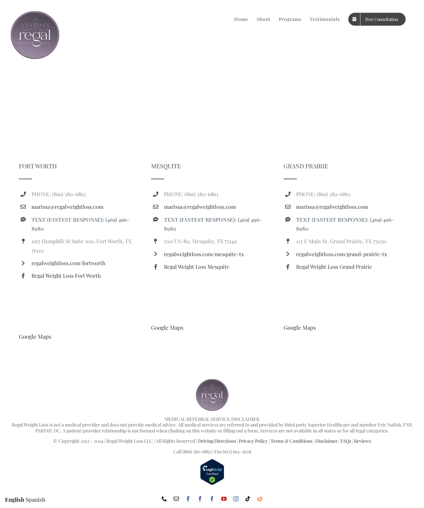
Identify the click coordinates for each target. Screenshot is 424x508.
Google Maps (35, 336)
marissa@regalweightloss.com (67, 206)
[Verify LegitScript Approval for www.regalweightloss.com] (212, 462)
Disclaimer (326, 441)
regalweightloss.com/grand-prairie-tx (341, 254)
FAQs (346, 441)
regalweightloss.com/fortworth (68, 262)
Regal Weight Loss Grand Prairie (334, 266)
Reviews (362, 441)
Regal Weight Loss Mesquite (196, 266)
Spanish (35, 499)
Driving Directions (217, 441)
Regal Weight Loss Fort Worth (66, 275)
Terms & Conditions (291, 441)
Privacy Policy (253, 441)
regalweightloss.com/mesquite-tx (204, 254)
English (14, 499)
